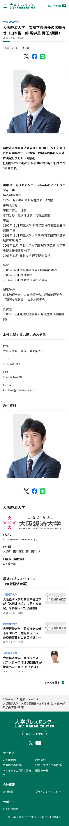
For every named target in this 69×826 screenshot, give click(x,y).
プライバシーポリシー (48, 791)
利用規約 (40, 760)
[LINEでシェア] (43, 56)
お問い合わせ (10, 809)
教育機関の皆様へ (13, 765)
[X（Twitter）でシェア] (26, 56)
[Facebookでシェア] (35, 56)
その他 (26, 48)
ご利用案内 (9, 760)
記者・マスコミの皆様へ (49, 765)
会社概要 (8, 791)
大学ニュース (10, 48)
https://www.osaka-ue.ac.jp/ (20, 539)
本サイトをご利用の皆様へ (17, 772)
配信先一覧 (41, 770)
